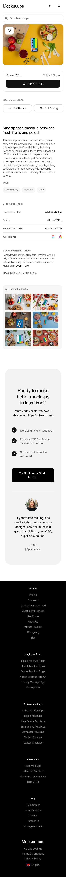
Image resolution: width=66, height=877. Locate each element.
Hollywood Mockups (33, 771)
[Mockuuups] (24, 6)
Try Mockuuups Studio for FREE (33, 475)
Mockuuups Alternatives (33, 776)
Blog (33, 637)
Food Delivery (11, 189)
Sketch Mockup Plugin (33, 666)
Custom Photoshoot (33, 610)
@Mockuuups (36, 527)
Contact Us (33, 821)
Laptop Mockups (33, 742)
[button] (50, 6)
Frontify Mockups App (33, 682)
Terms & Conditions (33, 853)
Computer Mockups (33, 731)
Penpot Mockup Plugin (33, 671)
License (33, 815)
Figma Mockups (33, 715)
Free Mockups (33, 765)
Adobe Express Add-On (33, 676)
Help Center (33, 805)
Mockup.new (33, 687)
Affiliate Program (33, 626)
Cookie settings (33, 848)
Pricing (33, 594)
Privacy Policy (33, 858)
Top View (28, 189)
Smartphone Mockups (33, 726)
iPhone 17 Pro (54, 220)
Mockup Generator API (33, 605)
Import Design (35, 83)
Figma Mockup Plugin (33, 660)
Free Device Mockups (33, 721)
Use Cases (33, 616)
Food (41, 189)
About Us (33, 621)
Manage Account (33, 826)
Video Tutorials (33, 810)
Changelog (33, 632)
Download (33, 600)
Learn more (22, 265)
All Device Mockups (33, 710)
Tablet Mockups (33, 737)
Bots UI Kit (33, 781)
